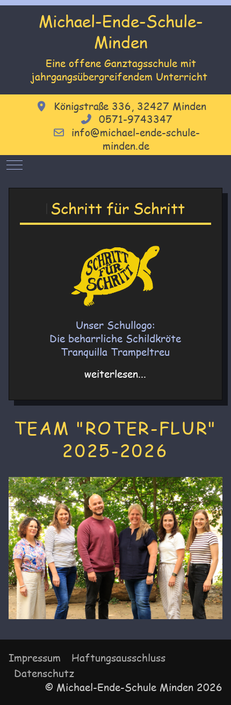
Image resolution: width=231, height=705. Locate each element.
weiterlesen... (115, 374)
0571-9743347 (135, 119)
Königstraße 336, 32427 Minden (130, 106)
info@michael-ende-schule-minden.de (135, 139)
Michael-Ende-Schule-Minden (121, 31)
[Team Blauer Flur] (115, 548)
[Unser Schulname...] (115, 276)
